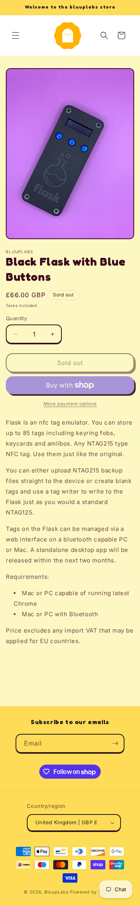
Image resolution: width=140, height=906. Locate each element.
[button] (15, 35)
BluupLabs (56, 892)
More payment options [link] (70, 404)
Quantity (16, 318)
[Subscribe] (115, 743)
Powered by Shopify (93, 892)
